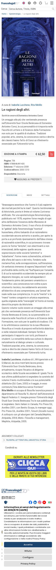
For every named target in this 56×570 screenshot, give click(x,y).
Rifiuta (28, 551)
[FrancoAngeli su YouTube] (13, 498)
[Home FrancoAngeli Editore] (10, 3)
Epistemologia (15, 14)
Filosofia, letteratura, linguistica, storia (26, 440)
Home (4, 14)
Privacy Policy (28, 563)
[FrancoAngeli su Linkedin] (6, 498)
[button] (23, 3)
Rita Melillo (36, 105)
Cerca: (4, 8)
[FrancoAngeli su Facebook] (3, 498)
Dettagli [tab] (45, 195)
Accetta (28, 544)
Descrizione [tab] (11, 195)
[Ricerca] (53, 9)
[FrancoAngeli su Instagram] (10, 498)
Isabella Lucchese (20, 105)
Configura (28, 557)
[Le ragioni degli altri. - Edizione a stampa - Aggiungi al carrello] (51, 154)
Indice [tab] (29, 195)
